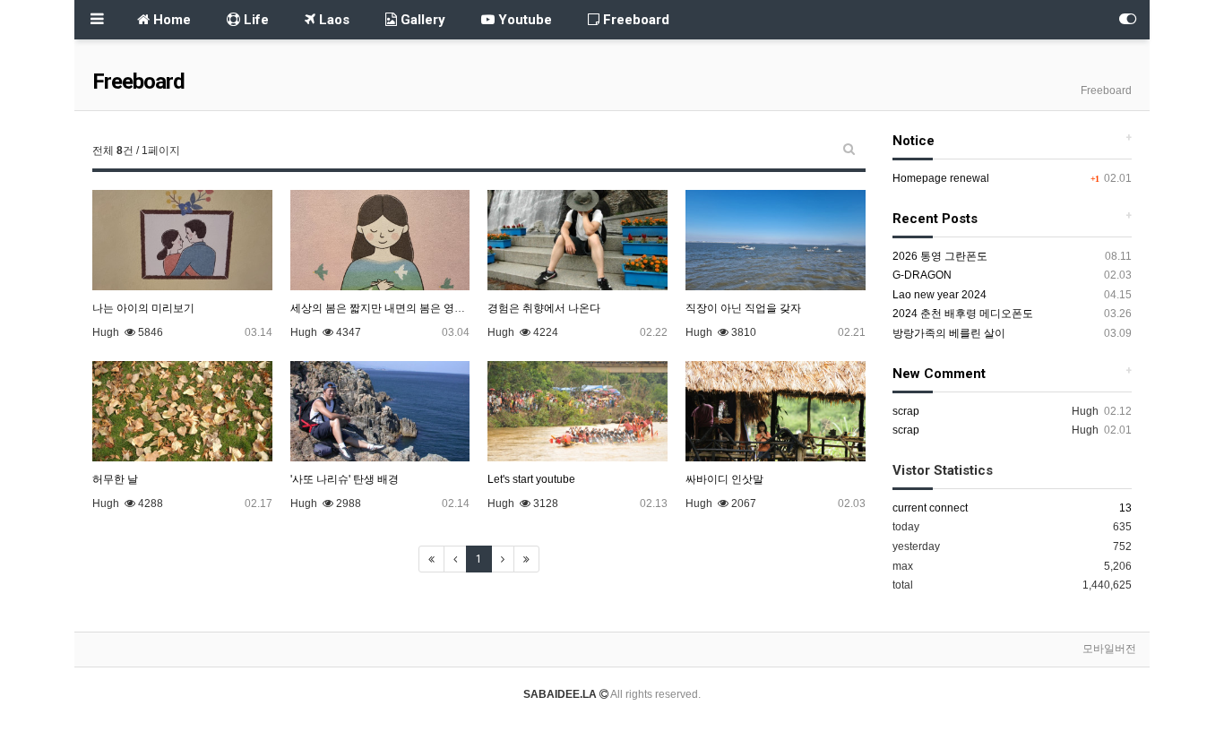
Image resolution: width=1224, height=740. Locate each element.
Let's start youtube (531, 479)
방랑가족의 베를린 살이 (948, 333)
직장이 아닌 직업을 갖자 (743, 308)
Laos (332, 20)
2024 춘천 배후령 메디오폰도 (962, 313)
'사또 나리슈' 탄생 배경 (344, 479)
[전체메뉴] (96, 19)
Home (170, 20)
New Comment (939, 374)
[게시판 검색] (849, 148)
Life (254, 20)
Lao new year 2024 (939, 294)
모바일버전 (1109, 648)
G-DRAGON (922, 275)
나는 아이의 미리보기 (143, 308)
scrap (905, 411)
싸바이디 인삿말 (724, 479)
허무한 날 (115, 479)
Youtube (523, 20)
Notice (913, 141)
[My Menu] (1127, 19)
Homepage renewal (940, 178)
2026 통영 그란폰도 (939, 256)
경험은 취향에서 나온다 (543, 308)
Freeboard (634, 20)
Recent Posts (935, 219)
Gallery (421, 20)
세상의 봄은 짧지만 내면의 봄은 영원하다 (388, 308)
